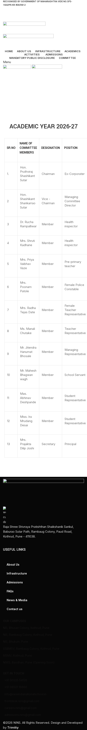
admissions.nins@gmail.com (22, 714)
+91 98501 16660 (15, 687)
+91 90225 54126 (15, 680)
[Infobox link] (43, 523)
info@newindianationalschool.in (25, 694)
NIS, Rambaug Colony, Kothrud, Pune (27, 634)
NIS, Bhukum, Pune (15, 641)
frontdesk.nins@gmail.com (21, 701)
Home (7, 103)
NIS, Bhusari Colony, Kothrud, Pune (26, 627)
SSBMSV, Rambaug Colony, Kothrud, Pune (31, 648)
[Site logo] (24, 28)
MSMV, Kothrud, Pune (17, 655)
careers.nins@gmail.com (20, 708)
